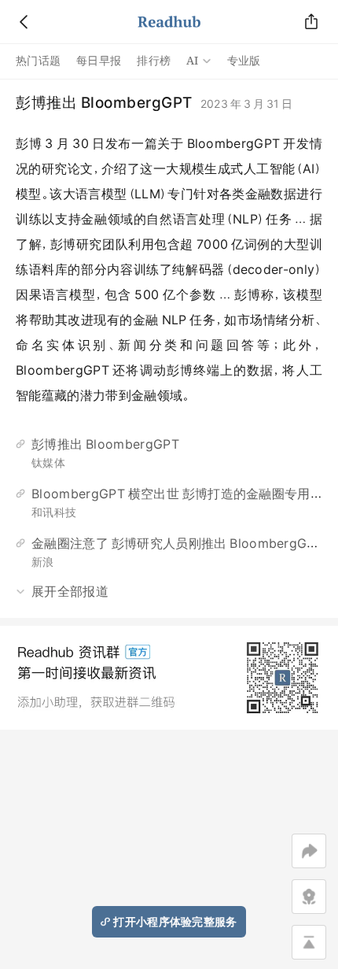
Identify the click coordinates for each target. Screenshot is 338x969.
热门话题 (38, 60)
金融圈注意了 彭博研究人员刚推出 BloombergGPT (177, 543)
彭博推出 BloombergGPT (105, 444)
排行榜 (154, 60)
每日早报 (98, 60)
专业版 (244, 60)
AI (192, 60)
